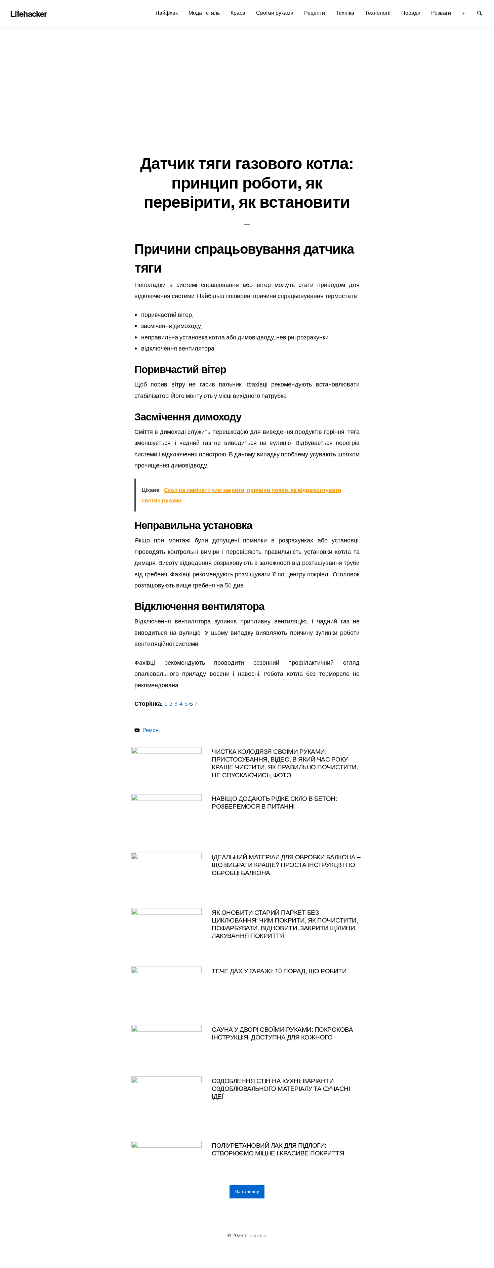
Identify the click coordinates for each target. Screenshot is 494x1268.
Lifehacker (256, 1235)
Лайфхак (167, 12)
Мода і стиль (204, 12)
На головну (247, 1191)
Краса (238, 12)
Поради (410, 12)
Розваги (441, 12)
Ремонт (151, 730)
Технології (377, 12)
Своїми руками (274, 12)
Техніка (345, 12)
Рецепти (314, 12)
